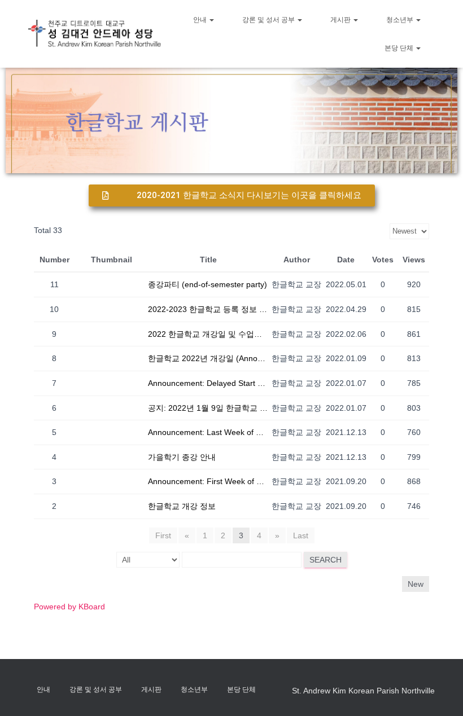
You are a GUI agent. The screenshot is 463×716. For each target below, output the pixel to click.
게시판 (341, 20)
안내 (200, 20)
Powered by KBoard (69, 606)
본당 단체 (400, 48)
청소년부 (400, 20)
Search (325, 559)
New (415, 583)
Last (300, 535)
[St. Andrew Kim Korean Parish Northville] (94, 33)
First (163, 535)
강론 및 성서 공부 (269, 20)
